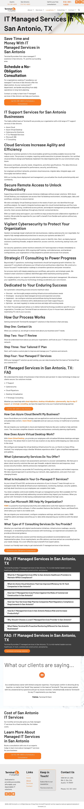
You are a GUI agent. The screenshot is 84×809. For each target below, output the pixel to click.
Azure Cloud (26, 421)
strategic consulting (20, 404)
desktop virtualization (46, 401)
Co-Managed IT (45, 479)
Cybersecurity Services (27, 456)
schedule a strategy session (17, 651)
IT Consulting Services (36, 524)
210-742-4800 (25, 4)
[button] (79, 9)
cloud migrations (31, 401)
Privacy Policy (34, 804)
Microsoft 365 (25, 501)
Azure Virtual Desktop (16, 438)
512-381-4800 (12, 4)
